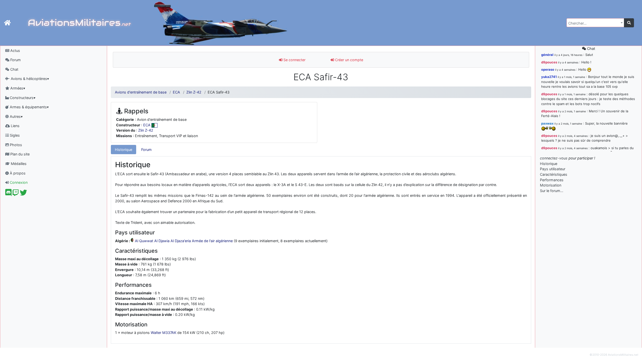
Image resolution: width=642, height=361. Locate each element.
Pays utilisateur (552, 169)
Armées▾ (17, 88)
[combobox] (595, 22)
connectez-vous (554, 158)
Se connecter (293, 60)
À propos (17, 173)
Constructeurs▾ (22, 98)
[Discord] (8, 194)
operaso (547, 69)
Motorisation (550, 185)
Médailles (18, 163)
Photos (15, 145)
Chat (13, 69)
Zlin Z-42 (193, 92)
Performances (552, 180)
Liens (15, 126)
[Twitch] (16, 194)
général (547, 55)
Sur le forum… (551, 191)
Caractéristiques (553, 174)
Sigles (14, 135)
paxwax (547, 123)
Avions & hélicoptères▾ (29, 78)
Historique (123, 149)
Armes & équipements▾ (29, 107)
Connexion (18, 182)
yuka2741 (549, 77)
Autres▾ (16, 116)
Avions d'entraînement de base (141, 92)
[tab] (123, 149)
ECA (176, 92)
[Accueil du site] (7, 23)
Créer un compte (348, 60)
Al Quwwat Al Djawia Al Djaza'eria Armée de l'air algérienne (184, 241)
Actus (14, 50)
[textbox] (593, 23)
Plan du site (19, 154)
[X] (23, 194)
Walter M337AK (163, 332)
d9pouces (549, 62)
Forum (15, 60)
